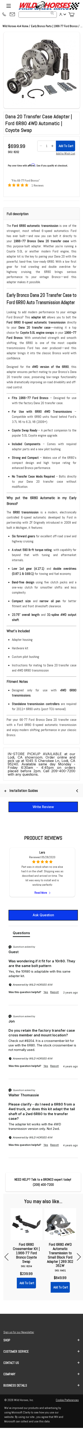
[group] (43, 974)
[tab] (21, 934)
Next (77, 1257)
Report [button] (54, 992)
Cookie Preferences (67, 1400)
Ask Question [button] (43, 915)
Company (9, 1374)
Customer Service (16, 1351)
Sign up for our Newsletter (18, 1332)
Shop (6, 1340)
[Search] (52, 13)
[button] (42, 70)
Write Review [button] (43, 807)
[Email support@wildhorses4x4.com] (12, 14)
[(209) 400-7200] (4, 14)
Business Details (15, 1385)
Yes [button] (45, 992)
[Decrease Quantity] (40, 146)
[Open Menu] (8, 5)
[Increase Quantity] (52, 146)
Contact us (11, 1363)
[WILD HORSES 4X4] (49, 5)
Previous (8, 1257)
